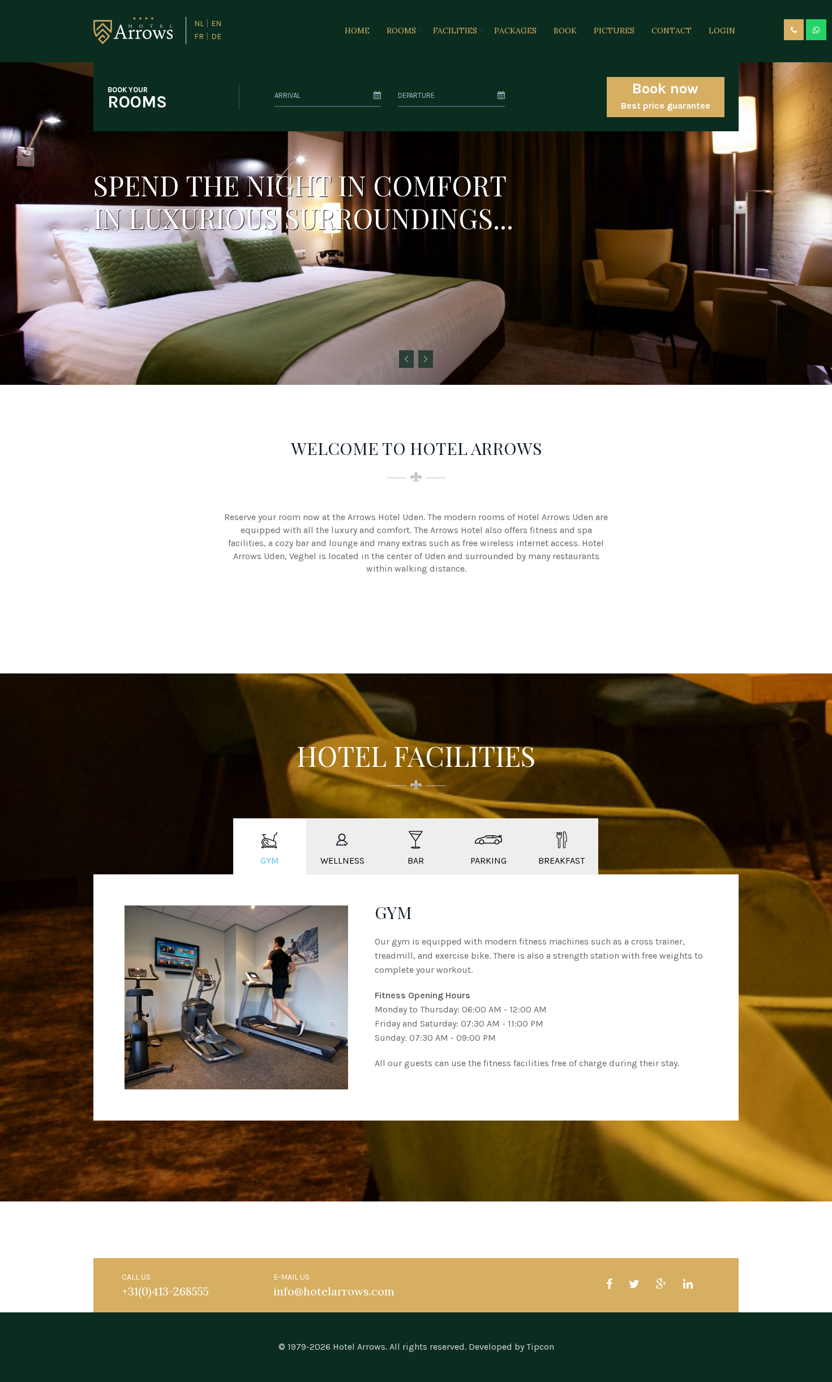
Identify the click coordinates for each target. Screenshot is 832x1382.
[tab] (269, 846)
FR (199, 36)
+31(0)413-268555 (165, 1291)
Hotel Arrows (359, 1346)
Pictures (614, 30)
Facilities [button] (455, 30)
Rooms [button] (401, 30)
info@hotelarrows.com (333, 1291)
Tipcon (540, 1346)
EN (216, 23)
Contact (671, 30)
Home (357, 30)
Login (722, 30)
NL (199, 23)
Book (565, 30)
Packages (515, 30)
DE (216, 36)
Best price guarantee (665, 95)
